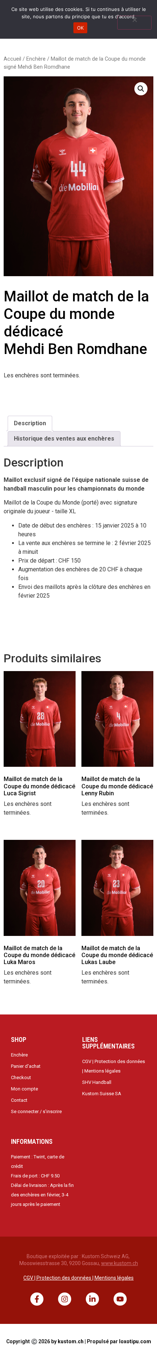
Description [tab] (30, 423)
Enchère (36, 59)
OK (80, 28)
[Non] (134, 23)
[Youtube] (120, 1299)
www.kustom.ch (119, 1263)
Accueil (12, 59)
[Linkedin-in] (92, 1299)
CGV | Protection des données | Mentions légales (78, 1278)
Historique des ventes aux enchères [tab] (64, 438)
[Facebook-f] (36, 1299)
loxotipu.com (135, 1341)
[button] (141, 88)
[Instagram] (64, 1299)
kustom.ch (71, 1341)
